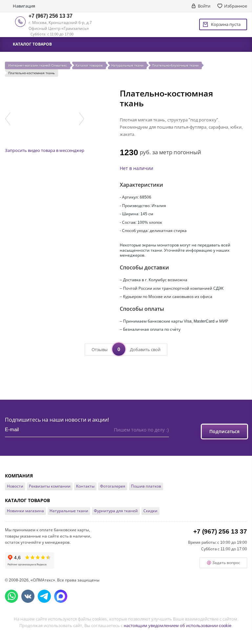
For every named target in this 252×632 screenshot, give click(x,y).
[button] (7, 118)
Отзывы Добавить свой (126, 349)
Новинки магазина (25, 511)
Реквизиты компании (50, 486)
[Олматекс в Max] (60, 596)
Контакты (85, 486)
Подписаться (224, 431)
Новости (15, 486)
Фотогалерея (112, 486)
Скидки (150, 511)
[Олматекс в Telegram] (44, 596)
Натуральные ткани (69, 511)
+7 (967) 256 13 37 (51, 15)
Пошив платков (146, 486)
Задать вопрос (226, 562)
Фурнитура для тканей (116, 511)
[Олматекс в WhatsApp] (11, 596)
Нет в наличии (136, 168)
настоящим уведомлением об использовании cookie (177, 625)
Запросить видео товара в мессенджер (44, 150)
